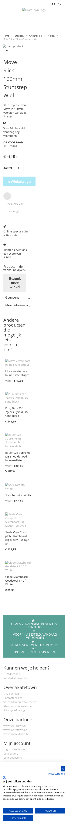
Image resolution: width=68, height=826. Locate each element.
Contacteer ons (12, 698)
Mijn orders (10, 753)
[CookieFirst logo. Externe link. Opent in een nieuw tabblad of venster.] (4, 777)
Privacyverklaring (14, 710)
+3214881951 (11, 674)
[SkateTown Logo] (34, 10)
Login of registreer (15, 749)
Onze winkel (11, 693)
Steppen (19, 35)
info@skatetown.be (15, 678)
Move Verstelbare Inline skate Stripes (17, 373)
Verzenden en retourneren (20, 702)
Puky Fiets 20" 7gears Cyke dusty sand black (16, 412)
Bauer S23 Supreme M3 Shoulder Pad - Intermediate (17, 456)
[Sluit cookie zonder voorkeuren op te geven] (63, 769)
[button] (15, 203)
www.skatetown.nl (14, 725)
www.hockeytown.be (16, 734)
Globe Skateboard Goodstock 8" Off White (16, 580)
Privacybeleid (56, 773)
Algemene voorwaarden (18, 706)
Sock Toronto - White (18, 495)
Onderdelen (35, 35)
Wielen (51, 35)
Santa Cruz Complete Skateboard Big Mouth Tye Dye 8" (17, 537)
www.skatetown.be (15, 730)
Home (6, 35)
